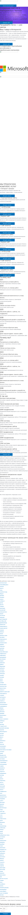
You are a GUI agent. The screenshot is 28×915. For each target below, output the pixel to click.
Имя (1, 908)
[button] (8, 5)
